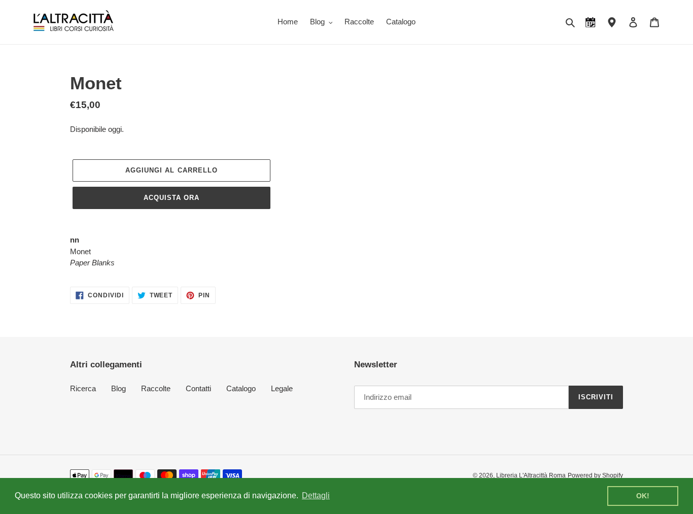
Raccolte (155, 388)
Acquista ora (171, 197)
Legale (282, 388)
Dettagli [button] (316, 495)
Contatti (198, 388)
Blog (118, 388)
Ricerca (83, 388)
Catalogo (241, 388)
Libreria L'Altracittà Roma (531, 475)
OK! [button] (642, 496)
